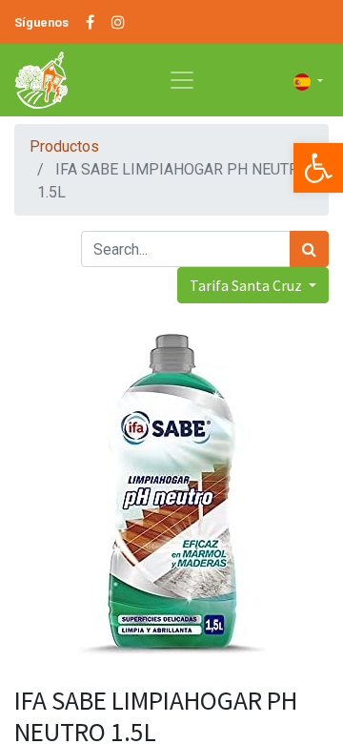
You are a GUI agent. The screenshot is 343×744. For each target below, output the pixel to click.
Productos (64, 146)
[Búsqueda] (309, 249)
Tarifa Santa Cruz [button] (247, 285)
